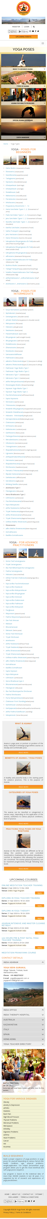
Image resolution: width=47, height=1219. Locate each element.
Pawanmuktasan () (16, 334)
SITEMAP (38, 1194)
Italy (6, 1030)
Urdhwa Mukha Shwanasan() (22, 522)
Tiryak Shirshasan (12, 637)
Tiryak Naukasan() (19, 647)
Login (26, 27)
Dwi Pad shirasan (12, 620)
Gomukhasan (11, 664)
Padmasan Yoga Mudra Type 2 (17, 371)
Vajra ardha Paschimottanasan (17, 583)
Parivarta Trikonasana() (22, 470)
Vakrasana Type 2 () (17, 378)
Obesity (6, 1102)
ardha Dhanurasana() (18, 515)
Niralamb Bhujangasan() (23, 409)
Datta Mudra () (18, 168)
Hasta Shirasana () (19, 238)
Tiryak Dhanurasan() (20, 654)
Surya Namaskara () (19, 310)
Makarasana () (16, 195)
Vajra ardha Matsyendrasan (16, 590)
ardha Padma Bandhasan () (19, 712)
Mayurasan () (15, 613)
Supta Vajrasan (11, 671)
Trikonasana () (15, 405)
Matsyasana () (14, 323)
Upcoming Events (23, 37)
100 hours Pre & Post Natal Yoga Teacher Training (20, 939)
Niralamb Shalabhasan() (23, 412)
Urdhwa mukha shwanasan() (22, 657)
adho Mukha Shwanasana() (21, 528)
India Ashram (11, 962)
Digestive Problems (10, 1132)
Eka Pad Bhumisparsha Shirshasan (19, 691)
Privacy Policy (8, 1212)
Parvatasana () (16, 199)
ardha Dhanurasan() (18, 650)
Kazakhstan (10, 1025)
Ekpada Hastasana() (19, 474)
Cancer (6, 1141)
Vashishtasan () (18, 705)
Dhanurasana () (15, 347)
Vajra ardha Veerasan (14, 597)
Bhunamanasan (12, 627)
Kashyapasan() (23, 708)
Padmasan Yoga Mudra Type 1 (17, 368)
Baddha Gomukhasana (14, 535)
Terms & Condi (21, 1212)
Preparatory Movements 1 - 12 (17, 206)
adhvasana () (18, 256)
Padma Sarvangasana (14, 571)
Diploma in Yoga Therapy (16, 911)
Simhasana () (14, 426)
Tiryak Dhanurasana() (20, 518)
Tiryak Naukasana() (19, 511)
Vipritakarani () (16, 313)
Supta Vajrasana (12, 398)
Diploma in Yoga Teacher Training (21, 898)
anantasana (10, 640)
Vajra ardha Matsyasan (14, 607)
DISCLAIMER (13, 1197)
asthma (6, 1135)
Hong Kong (10, 1039)
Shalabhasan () (12, 192)
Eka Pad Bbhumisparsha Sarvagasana (20, 568)
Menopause (7, 1126)
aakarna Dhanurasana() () (24, 361)
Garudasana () (15, 481)
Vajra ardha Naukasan (14, 587)
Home (5, 144)
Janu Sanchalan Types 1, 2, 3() (24, 218)
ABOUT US (16, 1194)
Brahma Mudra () (18, 265)
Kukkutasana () (16, 429)
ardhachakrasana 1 (13, 278)
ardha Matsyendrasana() (20, 381)
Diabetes (6, 1111)
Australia (9, 1020)
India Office (10, 1010)
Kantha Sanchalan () (20, 227)
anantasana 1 (11, 284)
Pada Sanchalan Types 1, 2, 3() (23, 215)
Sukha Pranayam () (18, 231)
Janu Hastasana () (19, 234)
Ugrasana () (15, 453)
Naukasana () (14, 330)
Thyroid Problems (10, 1120)
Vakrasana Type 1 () (17, 375)
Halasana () (14, 327)
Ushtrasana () (15, 498)
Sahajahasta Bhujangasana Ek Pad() (23, 242)
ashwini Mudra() (22, 320)
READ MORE (23, 752)
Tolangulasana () (15, 446)
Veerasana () (15, 402)
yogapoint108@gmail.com (13, 980)
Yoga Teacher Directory (17, 1044)
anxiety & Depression (11, 1105)
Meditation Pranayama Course (19, 953)
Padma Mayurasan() (18, 617)
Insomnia (6, 1147)
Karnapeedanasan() (20, 419)
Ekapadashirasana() (20, 464)
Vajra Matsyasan (12, 674)
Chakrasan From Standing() (20, 701)
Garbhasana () (15, 433)
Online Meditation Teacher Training (22, 885)
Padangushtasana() (21, 436)
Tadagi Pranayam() (22, 269)
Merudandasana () (16, 439)
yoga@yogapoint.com (18, 978)
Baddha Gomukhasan (14, 668)
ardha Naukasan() (17, 644)
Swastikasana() (17, 175)
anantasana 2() (28, 284)
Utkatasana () (16, 443)
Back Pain (7, 1114)
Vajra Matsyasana (12, 505)
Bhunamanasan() (19, 684)
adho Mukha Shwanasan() (21, 661)
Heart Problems (9, 1138)
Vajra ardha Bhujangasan (15, 593)
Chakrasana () (15, 422)
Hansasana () (14, 460)
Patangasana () (14, 491)
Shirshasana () (16, 467)
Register (16, 27)
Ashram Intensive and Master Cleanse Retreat (23, 924)
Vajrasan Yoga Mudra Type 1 (17, 388)
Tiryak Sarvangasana (13, 564)
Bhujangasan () (18, 337)
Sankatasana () (16, 477)
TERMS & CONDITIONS (30, 1197)
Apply (40, 893)
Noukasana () (14, 351)
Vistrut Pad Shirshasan (14, 634)
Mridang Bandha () (16, 484)
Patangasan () (14, 688)
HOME (7, 1194)
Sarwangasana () (17, 316)
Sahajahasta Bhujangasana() (24, 253)
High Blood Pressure (11, 1117)
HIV (4, 1144)
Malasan (9, 624)
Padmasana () (14, 358)
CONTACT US (28, 1194)
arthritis (6, 1108)
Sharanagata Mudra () (20, 385)
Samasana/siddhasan (14, 354)
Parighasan (10, 610)
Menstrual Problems (11, 1123)
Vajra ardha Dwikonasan (15, 600)
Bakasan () (14, 630)
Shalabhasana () (16, 344)
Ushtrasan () (14, 678)
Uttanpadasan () (15, 185)
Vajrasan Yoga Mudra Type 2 (17, 392)
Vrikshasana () (14, 202)
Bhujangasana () (17, 341)
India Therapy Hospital (17, 1015)
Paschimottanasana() (20, 395)
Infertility (6, 1129)
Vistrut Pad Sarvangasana (15, 561)
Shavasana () (15, 171)
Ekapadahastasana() (21, 450)
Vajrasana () (16, 182)
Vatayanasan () (17, 715)
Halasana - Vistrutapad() (19, 415)
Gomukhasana (11, 532)
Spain (6, 1034)
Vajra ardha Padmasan (14, 603)
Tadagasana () (15, 178)
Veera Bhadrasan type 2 (15, 681)
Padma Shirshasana (13, 694)
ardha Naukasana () (18, 508)
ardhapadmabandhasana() (23, 457)
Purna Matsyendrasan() (19, 698)
